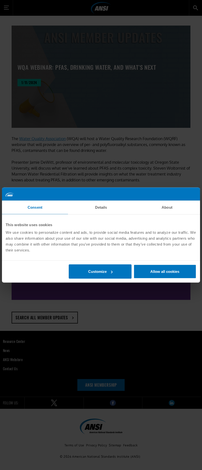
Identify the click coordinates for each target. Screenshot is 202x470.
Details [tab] (101, 207)
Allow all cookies (164, 271)
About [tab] (167, 207)
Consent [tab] (35, 207)
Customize (97, 271)
